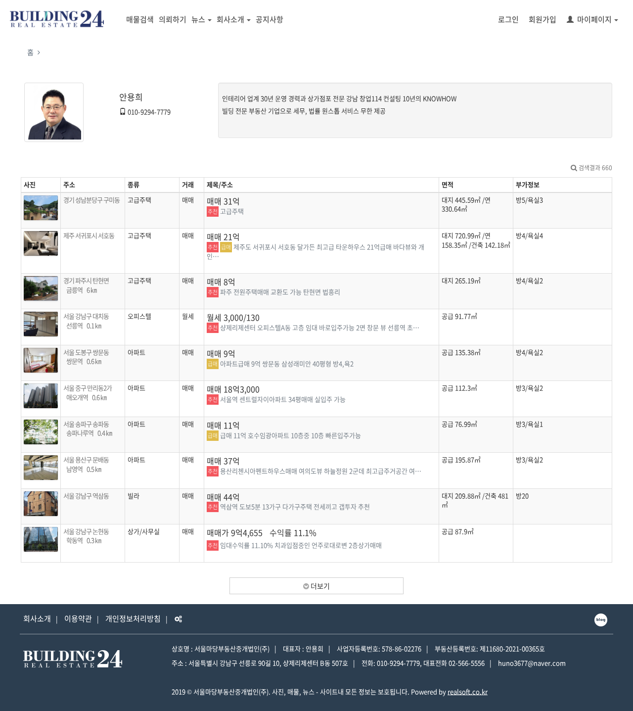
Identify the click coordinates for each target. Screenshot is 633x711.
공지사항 (269, 19)
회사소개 (230, 19)
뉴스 (198, 19)
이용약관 (78, 618)
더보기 (319, 586)
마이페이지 (594, 19)
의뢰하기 (172, 19)
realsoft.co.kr (468, 691)
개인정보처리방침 (133, 618)
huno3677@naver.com (532, 662)
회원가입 (542, 19)
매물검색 (140, 19)
